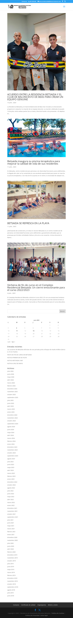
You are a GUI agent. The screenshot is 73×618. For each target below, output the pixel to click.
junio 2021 (10, 523)
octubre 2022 (11, 485)
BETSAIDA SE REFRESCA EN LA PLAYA (28, 223)
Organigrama (41, 605)
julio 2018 (10, 593)
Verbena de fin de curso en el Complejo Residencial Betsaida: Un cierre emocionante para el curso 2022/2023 (36, 287)
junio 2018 (10, 596)
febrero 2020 (11, 552)
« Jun (8, 342)
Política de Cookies (58, 613)
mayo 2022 (10, 496)
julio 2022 (10, 491)
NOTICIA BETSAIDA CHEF (15, 360)
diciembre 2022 (12, 482)
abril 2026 (10, 380)
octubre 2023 (11, 453)
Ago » (13, 342)
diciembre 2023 (12, 447)
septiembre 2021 (12, 517)
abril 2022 (10, 499)
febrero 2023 (11, 476)
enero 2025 (10, 412)
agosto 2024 (11, 426)
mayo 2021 (10, 526)
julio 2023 (10, 462)
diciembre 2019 (12, 555)
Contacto (16, 605)
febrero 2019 (11, 575)
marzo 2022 (11, 502)
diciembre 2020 (12, 537)
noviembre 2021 (12, 511)
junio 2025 (10, 403)
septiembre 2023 (12, 456)
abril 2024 (10, 435)
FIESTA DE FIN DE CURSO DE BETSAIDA (19, 355)
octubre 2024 (11, 421)
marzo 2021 (11, 529)
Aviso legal (44, 615)
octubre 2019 (11, 561)
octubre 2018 (11, 584)
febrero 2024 (11, 441)
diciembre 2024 (12, 415)
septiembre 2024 (12, 424)
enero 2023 (10, 479)
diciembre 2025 (12, 389)
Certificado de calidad (28, 605)
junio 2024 (10, 429)
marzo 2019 (11, 572)
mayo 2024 (10, 432)
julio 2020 (10, 543)
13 (33, 331)
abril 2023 (10, 470)
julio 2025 (10, 400)
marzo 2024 (11, 438)
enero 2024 (10, 444)
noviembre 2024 (12, 418)
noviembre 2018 (12, 581)
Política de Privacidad (32, 615)
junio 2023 (10, 464)
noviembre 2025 (12, 391)
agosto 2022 (11, 488)
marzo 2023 (11, 473)
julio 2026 (10, 371)
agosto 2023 (11, 459)
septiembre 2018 (12, 587)
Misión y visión (53, 605)
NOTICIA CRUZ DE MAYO (15, 363)
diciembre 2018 (12, 578)
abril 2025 (10, 406)
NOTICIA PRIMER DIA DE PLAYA (17, 357)
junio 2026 (10, 374)
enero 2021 (10, 534)
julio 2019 (10, 564)
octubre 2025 (11, 394)
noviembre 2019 (12, 558)
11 (17, 331)
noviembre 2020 (12, 540)
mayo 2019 (10, 569)
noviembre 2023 (12, 450)
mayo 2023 (10, 467)
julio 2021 (10, 520)
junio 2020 (10, 546)
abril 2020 (10, 549)
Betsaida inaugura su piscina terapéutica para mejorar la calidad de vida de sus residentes (33, 162)
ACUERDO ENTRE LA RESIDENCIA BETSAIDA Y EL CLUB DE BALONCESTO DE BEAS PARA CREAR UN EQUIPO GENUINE (35, 97)
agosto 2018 (11, 590)
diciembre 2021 (12, 508)
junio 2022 (10, 494)
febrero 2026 (11, 386)
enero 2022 (10, 505)
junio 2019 (10, 566)
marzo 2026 (11, 383)
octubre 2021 (11, 514)
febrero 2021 (11, 532)
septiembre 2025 (12, 397)
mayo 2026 (10, 377)
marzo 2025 (11, 409)
